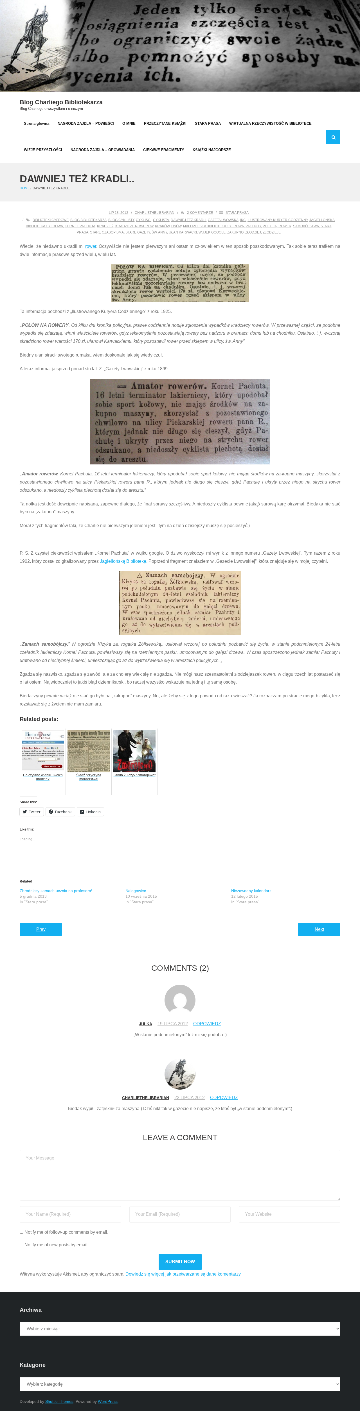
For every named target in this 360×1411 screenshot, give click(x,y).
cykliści (143, 220)
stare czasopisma (107, 232)
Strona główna (36, 123)
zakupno (235, 232)
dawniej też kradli (188, 220)
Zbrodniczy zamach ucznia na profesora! (56, 890)
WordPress (108, 1401)
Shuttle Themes (59, 1401)
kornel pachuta (80, 226)
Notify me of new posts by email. (56, 1244)
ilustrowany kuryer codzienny (278, 220)
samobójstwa (306, 226)
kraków (162, 226)
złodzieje (272, 232)
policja (270, 226)
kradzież (105, 226)
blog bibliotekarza (88, 220)
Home (25, 188)
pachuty (253, 226)
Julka (145, 1024)
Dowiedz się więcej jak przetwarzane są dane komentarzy (182, 1274)
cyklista (161, 220)
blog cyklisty (121, 220)
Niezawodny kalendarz (251, 890)
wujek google (212, 232)
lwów (176, 226)
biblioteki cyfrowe (51, 220)
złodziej (253, 232)
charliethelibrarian (154, 213)
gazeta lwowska (223, 220)
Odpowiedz (207, 1023)
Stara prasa (237, 213)
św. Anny (159, 232)
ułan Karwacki (183, 232)
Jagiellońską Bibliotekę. (123, 561)
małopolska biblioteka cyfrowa (213, 226)
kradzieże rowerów (134, 226)
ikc (243, 220)
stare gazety (137, 232)
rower (284, 226)
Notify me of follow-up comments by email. (66, 1232)
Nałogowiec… (137, 890)
